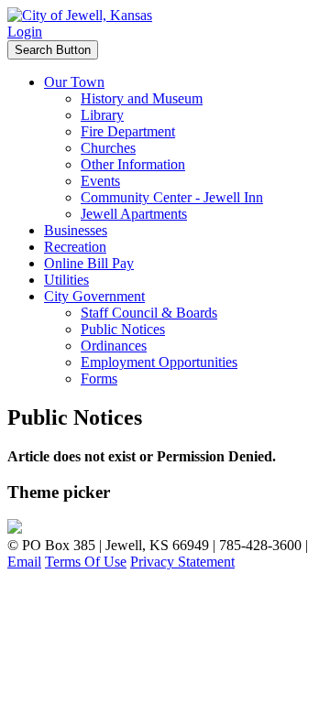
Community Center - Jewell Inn (172, 197)
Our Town (74, 82)
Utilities (66, 279)
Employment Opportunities (159, 362)
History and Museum (142, 98)
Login (24, 31)
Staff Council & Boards (149, 312)
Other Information (133, 164)
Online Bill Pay (89, 263)
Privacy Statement (182, 561)
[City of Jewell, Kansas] (79, 15)
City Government (94, 296)
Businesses (75, 230)
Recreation (75, 246)
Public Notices (123, 329)
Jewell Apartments (134, 214)
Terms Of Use (85, 561)
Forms (99, 378)
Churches (108, 148)
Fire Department (128, 131)
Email (24, 561)
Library (102, 115)
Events (100, 181)
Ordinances (114, 345)
